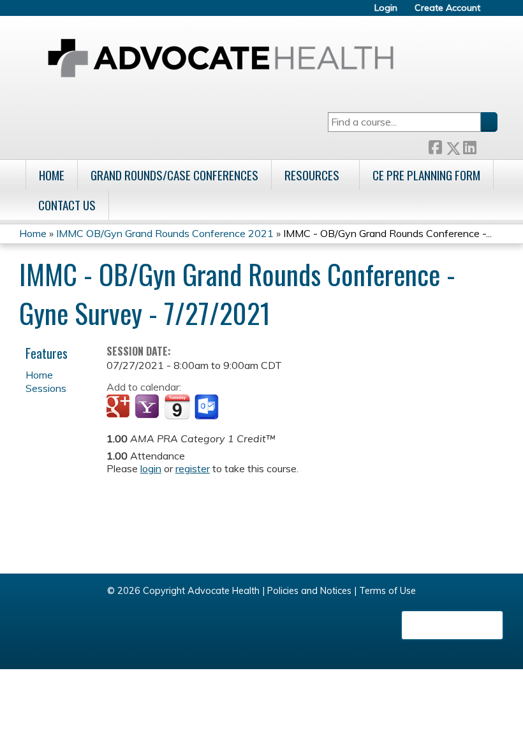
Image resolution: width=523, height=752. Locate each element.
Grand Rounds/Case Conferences (174, 175)
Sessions (46, 388)
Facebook (435, 145)
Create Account (447, 8)
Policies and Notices (309, 591)
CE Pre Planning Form (426, 175)
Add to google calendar (120, 407)
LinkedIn (469, 145)
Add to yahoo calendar (148, 407)
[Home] (221, 58)
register (192, 468)
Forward (486, 145)
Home (51, 175)
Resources (311, 175)
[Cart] (493, 12)
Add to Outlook (208, 407)
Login (385, 8)
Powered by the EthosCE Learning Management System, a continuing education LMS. (452, 625)
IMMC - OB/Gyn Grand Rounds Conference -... (387, 233)
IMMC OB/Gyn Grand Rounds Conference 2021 (165, 233)
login (150, 468)
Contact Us (67, 205)
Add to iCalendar (177, 406)
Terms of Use (387, 591)
